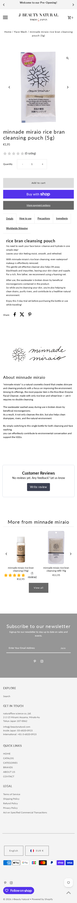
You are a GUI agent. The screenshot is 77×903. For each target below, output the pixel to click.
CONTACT (8, 776)
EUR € (40, 850)
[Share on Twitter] (22, 314)
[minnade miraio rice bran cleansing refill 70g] (56, 547)
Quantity (7, 164)
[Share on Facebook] (15, 314)
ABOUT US (9, 771)
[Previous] (4, 5)
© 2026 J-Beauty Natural (16, 899)
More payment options (38, 205)
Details (9, 218)
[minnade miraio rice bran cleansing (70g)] (21, 547)
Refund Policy (10, 803)
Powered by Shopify (42, 899)
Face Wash (20, 31)
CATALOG (8, 758)
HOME (6, 753)
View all (38, 587)
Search (6, 696)
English (13, 850)
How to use (25, 218)
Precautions (44, 218)
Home (7, 31)
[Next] (73, 5)
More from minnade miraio (38, 522)
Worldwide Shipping (17, 228)
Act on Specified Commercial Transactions (25, 812)
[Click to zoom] (67, 58)
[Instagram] (41, 662)
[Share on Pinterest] (29, 314)
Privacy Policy (10, 807)
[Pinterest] (35, 662)
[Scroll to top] (68, 892)
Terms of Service (11, 794)
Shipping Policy (11, 798)
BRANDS (8, 767)
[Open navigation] (10, 17)
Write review (38, 487)
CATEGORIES (10, 762)
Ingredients (62, 218)
